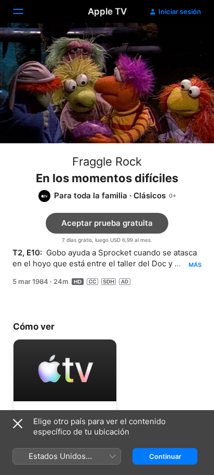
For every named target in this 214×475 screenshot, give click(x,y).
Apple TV (107, 11)
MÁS (195, 264)
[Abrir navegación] (24, 11)
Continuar (165, 456)
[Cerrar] (17, 423)
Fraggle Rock (107, 161)
